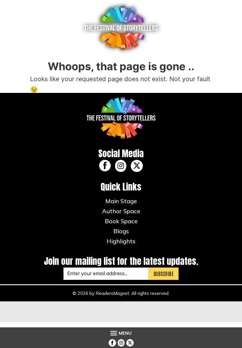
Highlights (121, 241)
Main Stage (121, 201)
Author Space (121, 211)
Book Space (121, 221)
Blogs (121, 231)
